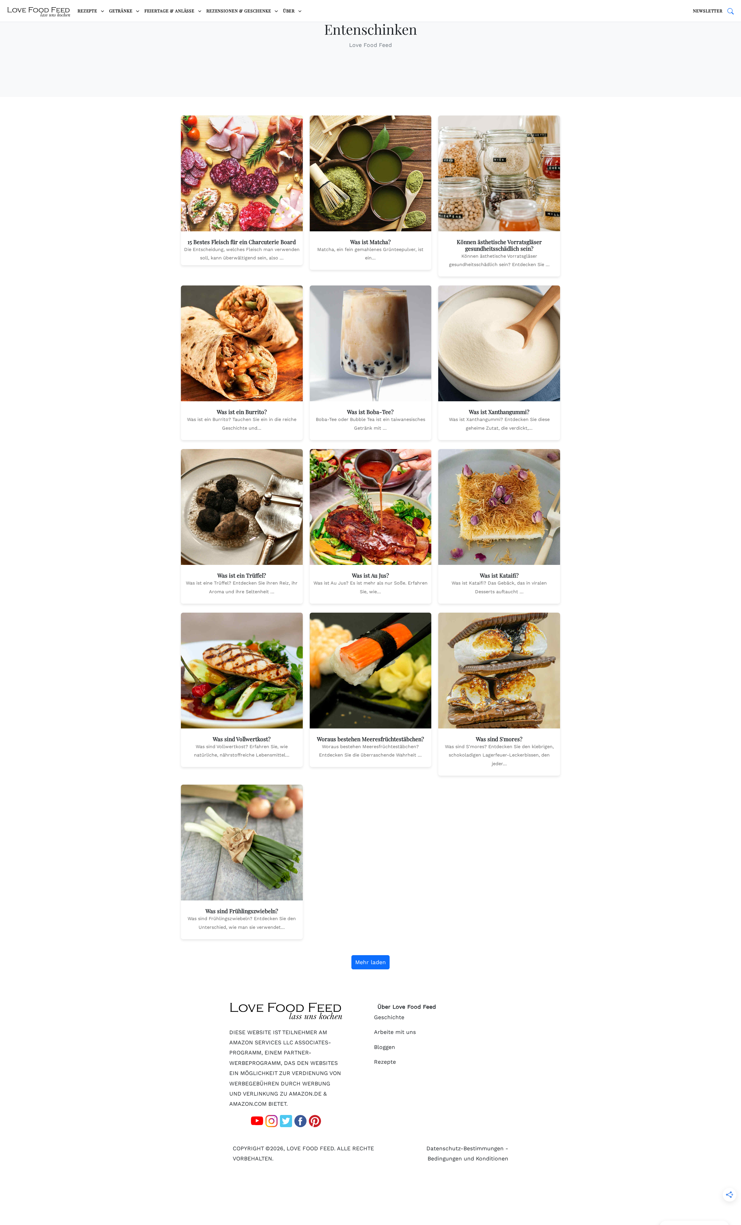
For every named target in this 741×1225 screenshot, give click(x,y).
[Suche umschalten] (730, 11)
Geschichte (389, 1017)
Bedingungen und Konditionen (468, 1158)
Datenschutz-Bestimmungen (465, 1148)
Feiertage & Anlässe (170, 11)
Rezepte (88, 11)
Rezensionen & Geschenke (239, 11)
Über (289, 11)
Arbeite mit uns (395, 1032)
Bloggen (384, 1047)
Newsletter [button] (707, 11)
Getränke (121, 11)
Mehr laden (370, 962)
